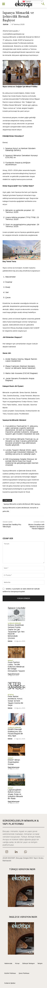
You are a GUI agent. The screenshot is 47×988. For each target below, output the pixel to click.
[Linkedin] (16, 852)
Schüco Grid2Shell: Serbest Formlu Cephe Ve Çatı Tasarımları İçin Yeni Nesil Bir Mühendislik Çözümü (16, 631)
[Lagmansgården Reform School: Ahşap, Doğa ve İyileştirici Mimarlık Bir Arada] (16, 780)
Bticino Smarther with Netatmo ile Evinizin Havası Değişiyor (36, 527)
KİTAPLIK (11, 694)
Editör (5, 24)
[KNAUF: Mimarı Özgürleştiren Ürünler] (16, 750)
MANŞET (10, 660)
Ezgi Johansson (13, 674)
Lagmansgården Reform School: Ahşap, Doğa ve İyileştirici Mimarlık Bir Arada (15, 794)
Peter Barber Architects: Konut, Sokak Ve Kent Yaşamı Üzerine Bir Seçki (15, 700)
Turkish (28, 1)
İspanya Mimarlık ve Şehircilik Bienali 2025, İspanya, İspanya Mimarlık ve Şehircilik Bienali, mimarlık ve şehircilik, (21, 507)
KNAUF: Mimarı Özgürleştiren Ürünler (14, 762)
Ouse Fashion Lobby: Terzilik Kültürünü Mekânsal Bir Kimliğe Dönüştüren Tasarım (16, 666)
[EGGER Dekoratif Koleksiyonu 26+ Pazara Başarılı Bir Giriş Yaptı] (16, 719)
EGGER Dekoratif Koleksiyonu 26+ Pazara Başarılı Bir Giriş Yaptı (15, 732)
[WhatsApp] (26, 852)
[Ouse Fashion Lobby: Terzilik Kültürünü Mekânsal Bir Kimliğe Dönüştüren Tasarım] (16, 652)
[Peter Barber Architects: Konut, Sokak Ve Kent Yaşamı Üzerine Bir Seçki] (16, 686)
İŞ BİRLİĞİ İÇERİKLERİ (14, 623)
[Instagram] (7, 852)
